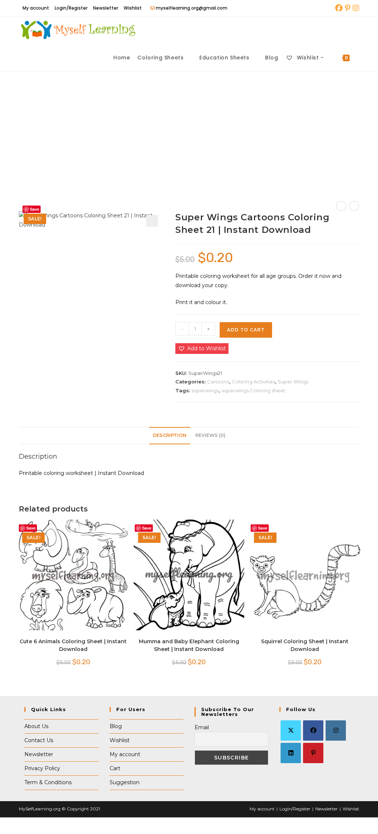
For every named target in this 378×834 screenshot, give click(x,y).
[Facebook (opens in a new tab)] (339, 8)
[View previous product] (341, 206)
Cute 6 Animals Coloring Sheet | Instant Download (73, 645)
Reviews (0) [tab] (210, 435)
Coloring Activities (253, 382)
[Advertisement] (189, 127)
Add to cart (246, 329)
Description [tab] (169, 435)
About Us (36, 726)
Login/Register (71, 8)
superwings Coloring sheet (253, 390)
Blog (116, 726)
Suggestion (125, 782)
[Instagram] (336, 730)
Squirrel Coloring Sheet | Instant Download (304, 645)
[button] (152, 221)
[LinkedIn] (291, 753)
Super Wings (293, 382)
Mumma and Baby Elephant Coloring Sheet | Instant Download (189, 645)
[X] (291, 730)
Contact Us (38, 740)
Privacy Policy (42, 768)
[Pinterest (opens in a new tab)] (347, 8)
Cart (115, 768)
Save (34, 209)
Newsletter (105, 8)
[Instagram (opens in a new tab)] (355, 8)
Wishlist (133, 8)
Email (202, 727)
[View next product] (354, 206)
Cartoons (218, 382)
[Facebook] (313, 730)
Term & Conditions (48, 782)
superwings (205, 390)
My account (36, 8)
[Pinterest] (313, 753)
